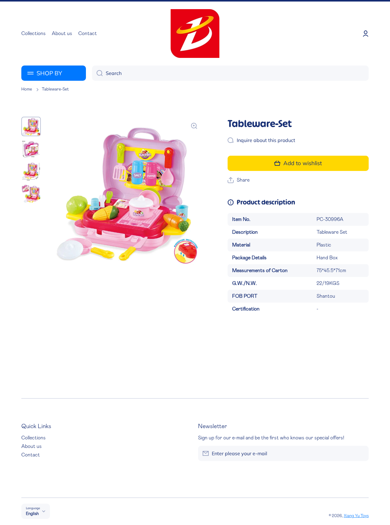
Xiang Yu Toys (356, 516)
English (32, 514)
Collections (33, 437)
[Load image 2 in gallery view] (31, 149)
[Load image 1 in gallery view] (31, 126)
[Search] (97, 73)
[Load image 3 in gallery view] (31, 171)
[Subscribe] (361, 453)
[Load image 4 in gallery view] (31, 194)
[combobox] (230, 73)
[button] (239, 180)
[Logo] (195, 33)
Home (26, 89)
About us (31, 446)
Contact (30, 454)
